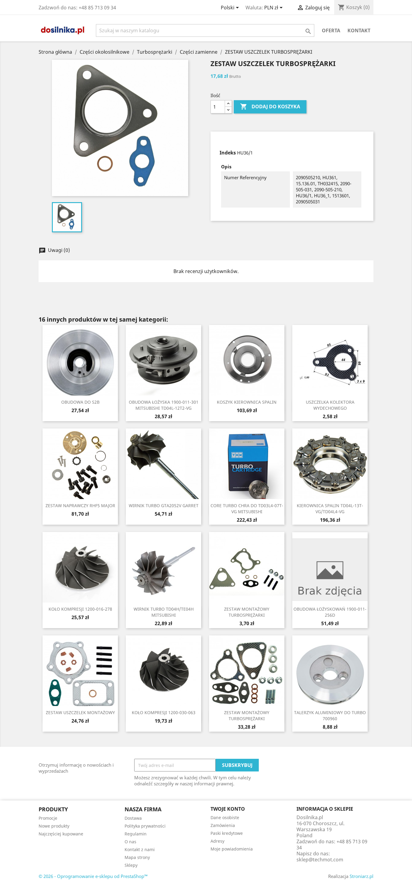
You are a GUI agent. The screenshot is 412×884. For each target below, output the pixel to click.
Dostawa (133, 818)
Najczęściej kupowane (61, 834)
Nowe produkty (54, 826)
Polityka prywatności (145, 826)
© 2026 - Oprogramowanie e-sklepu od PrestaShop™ (93, 876)
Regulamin (136, 834)
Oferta (331, 30)
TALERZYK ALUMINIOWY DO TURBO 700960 (330, 715)
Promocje (48, 818)
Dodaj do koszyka (270, 106)
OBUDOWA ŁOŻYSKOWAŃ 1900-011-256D (329, 612)
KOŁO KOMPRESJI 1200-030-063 (163, 712)
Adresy (217, 841)
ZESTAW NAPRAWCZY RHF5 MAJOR (80, 505)
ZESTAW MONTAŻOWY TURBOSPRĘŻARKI (246, 612)
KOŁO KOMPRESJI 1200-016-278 (80, 609)
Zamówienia (223, 825)
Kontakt (358, 30)
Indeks (228, 153)
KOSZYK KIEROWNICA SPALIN (247, 402)
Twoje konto (228, 809)
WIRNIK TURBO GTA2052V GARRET (163, 505)
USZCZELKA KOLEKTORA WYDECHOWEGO (330, 405)
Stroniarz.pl (361, 876)
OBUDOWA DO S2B (80, 402)
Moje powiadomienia (232, 849)
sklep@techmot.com (319, 859)
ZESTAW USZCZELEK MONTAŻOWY (80, 712)
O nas (130, 841)
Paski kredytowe (227, 833)
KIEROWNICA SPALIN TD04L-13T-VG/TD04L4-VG (330, 508)
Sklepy (131, 865)
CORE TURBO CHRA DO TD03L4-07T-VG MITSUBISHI (247, 508)
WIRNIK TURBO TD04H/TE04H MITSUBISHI (164, 612)
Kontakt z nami (140, 849)
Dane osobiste (225, 817)
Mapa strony (137, 857)
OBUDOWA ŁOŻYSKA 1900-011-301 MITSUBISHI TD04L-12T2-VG (163, 405)
